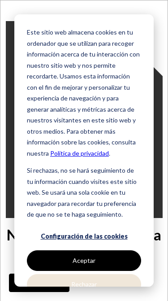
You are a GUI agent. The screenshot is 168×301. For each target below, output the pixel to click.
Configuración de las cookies (84, 236)
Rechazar (84, 284)
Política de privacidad (79, 153)
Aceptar (84, 260)
